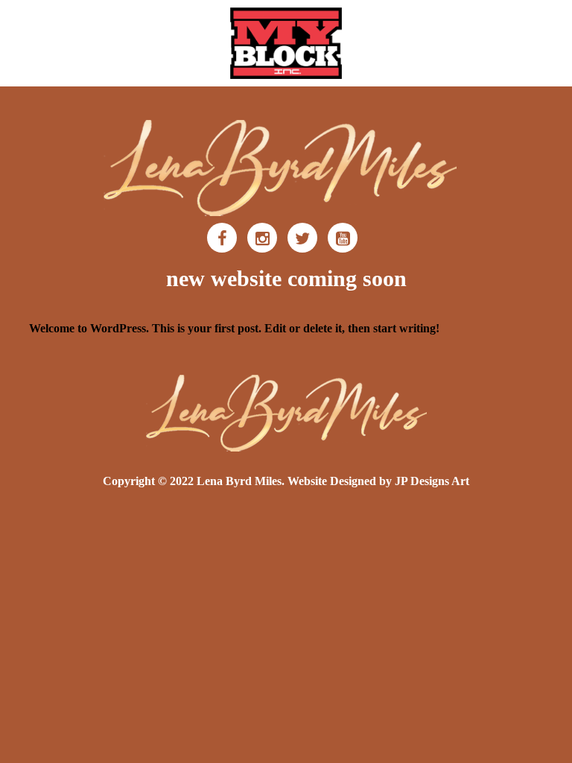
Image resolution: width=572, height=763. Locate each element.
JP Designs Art (432, 481)
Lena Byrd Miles (239, 481)
